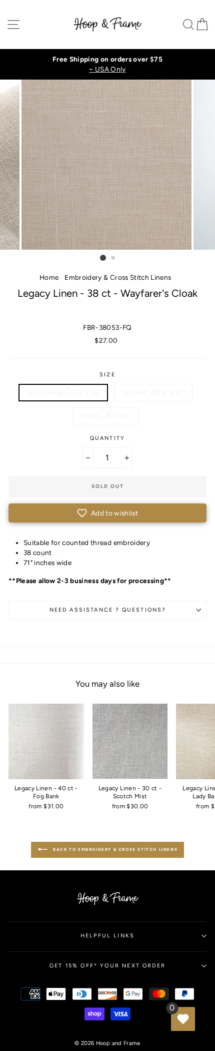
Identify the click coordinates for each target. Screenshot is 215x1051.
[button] (107, 512)
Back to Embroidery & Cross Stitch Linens (115, 849)
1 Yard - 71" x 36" (105, 416)
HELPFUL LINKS (107, 935)
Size (108, 374)
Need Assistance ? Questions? (108, 610)
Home (49, 277)
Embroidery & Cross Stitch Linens (117, 277)
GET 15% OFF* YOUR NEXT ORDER (108, 965)
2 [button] (113, 258)
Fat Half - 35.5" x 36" (153, 392)
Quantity (107, 438)
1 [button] (103, 258)
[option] (107, 64)
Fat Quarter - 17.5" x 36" (63, 392)
